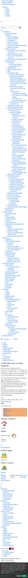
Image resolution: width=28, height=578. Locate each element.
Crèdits (5, 556)
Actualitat (6, 339)
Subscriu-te (4, 460)
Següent (7, 447)
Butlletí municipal (8, 348)
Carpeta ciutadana (8, 518)
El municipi (4, 501)
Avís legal (5, 550)
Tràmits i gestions (8, 516)
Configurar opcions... (6, 575)
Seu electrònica (7, 497)
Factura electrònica (8, 521)
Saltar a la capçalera (7, 1)
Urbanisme (6, 525)
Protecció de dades (8, 552)
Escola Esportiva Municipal (10, 351)
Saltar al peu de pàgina (8, 4)
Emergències (6, 506)
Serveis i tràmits (5, 511)
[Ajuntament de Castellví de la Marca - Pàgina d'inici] (10, 23)
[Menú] (1, 30)
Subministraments (8, 508)
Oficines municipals (8, 513)
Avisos (5, 343)
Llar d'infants (6, 356)
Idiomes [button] (5, 7)
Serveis (5, 514)
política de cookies (14, 573)
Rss (4, 355)
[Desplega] (10, 339)
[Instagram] (13, 548)
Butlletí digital (7, 349)
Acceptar (24, 575)
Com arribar (6, 502)
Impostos (5, 520)
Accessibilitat (6, 554)
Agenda (5, 344)
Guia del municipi (8, 509)
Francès (7, 16)
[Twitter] (10, 548)
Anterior (3, 447)
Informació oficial (8, 496)
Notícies (15, 339)
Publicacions (6, 415)
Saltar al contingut (7, 2)
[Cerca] (20, 27)
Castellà (7, 10)
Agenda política (7, 410)
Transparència (7, 499)
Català (7, 9)
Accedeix (3, 428)
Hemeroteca (6, 358)
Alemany (7, 14)
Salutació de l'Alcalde (8, 490)
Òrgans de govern (8, 494)
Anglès (7, 12)
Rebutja (19, 575)
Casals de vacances (8, 360)
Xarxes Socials (7, 353)
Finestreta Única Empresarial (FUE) (12, 523)
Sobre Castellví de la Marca (10, 504)
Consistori (6, 492)
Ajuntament (4, 489)
